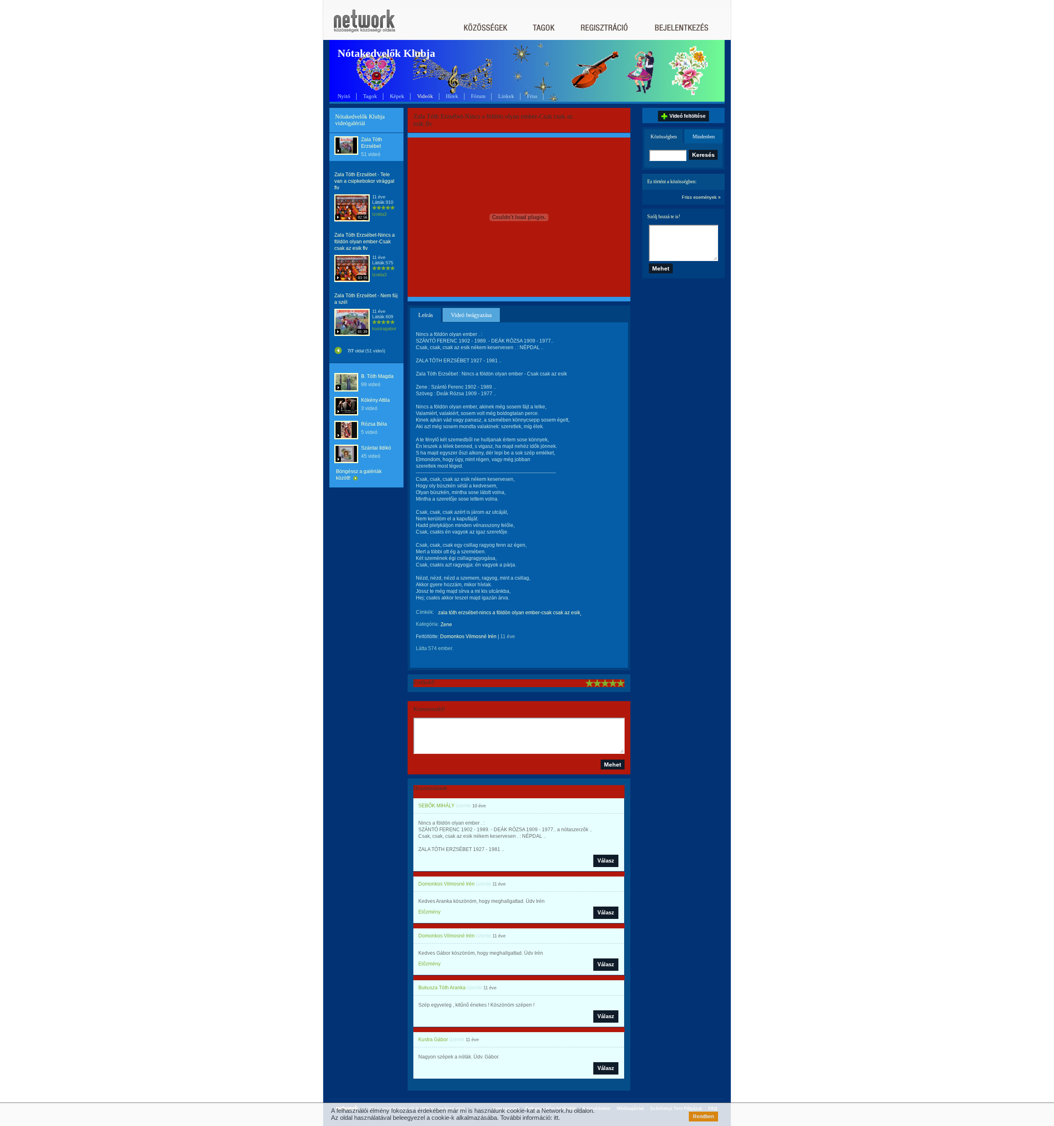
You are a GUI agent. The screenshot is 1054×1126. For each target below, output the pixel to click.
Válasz (605, 861)
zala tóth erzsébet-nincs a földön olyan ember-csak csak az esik (509, 612)
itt (556, 1117)
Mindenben (704, 137)
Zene (446, 624)
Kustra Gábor (433, 1039)
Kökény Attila (375, 400)
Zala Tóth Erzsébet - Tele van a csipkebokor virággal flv (364, 181)
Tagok (370, 96)
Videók (425, 96)
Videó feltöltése (687, 116)
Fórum (478, 96)
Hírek (452, 96)
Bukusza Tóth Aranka (442, 988)
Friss (532, 96)
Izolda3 (379, 214)
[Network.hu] (364, 25)
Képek (397, 96)
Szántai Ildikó (376, 448)
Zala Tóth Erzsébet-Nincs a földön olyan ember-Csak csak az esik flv (364, 241)
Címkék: (425, 612)
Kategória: (427, 624)
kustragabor (384, 328)
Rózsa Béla (374, 424)
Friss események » (701, 197)
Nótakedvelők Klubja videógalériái (360, 120)
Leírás (425, 315)
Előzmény (429, 912)
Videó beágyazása (471, 315)
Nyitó (344, 96)
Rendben (703, 1116)
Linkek (506, 96)
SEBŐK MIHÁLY (436, 806)
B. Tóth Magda (377, 376)
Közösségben (664, 137)
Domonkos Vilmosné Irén (468, 636)
